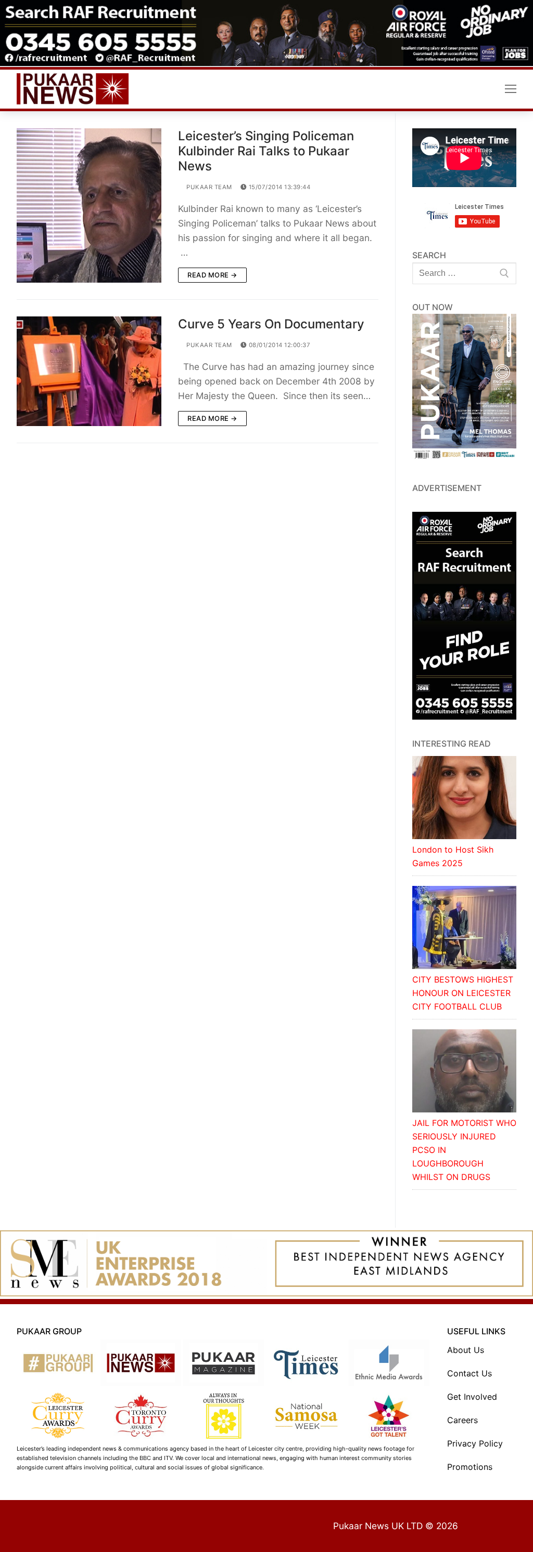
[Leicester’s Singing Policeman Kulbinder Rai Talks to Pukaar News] (89, 205)
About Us (465, 1350)
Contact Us (469, 1373)
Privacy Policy (475, 1443)
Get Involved (472, 1396)
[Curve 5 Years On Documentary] (89, 371)
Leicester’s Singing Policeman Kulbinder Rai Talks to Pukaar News (266, 151)
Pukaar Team (208, 187)
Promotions (469, 1467)
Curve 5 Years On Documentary (271, 323)
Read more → (212, 275)
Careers (462, 1420)
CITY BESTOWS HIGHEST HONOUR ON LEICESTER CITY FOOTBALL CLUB (462, 993)
